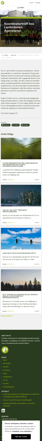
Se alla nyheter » (7, 316)
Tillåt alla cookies (21, 437)
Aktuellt (6, 367)
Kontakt (37, 3)
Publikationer (7, 377)
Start (5, 360)
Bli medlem (7, 363)
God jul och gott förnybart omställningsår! (17, 400)
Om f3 (32, 3)
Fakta (5, 373)
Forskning (6, 370)
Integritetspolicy (8, 387)
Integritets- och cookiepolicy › (22, 431)
